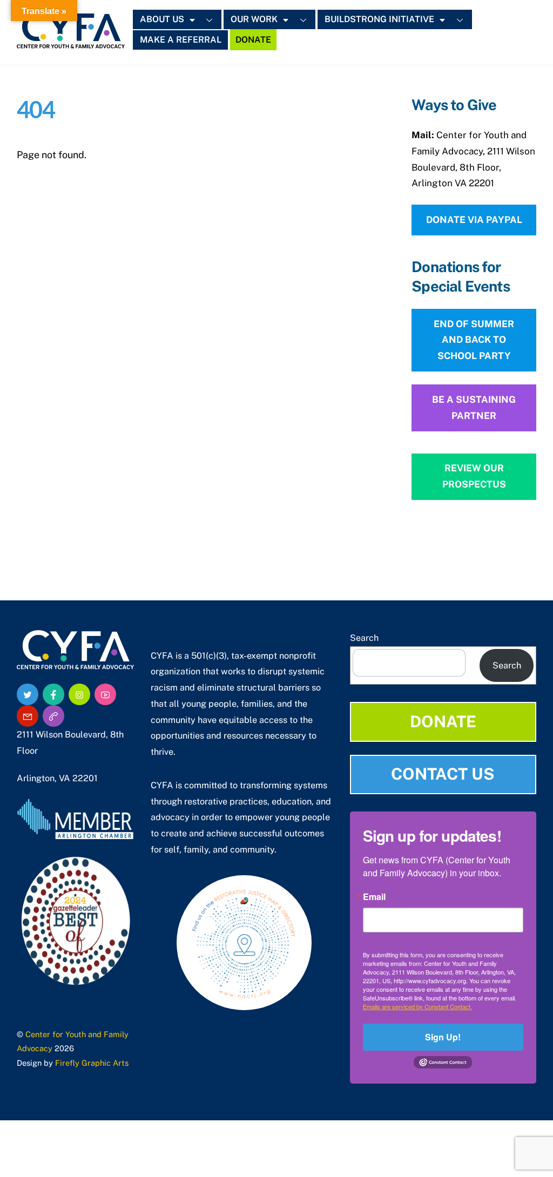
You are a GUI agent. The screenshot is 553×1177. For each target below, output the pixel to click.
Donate (253, 40)
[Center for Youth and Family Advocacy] (71, 42)
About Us (162, 19)
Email (374, 896)
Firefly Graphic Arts (92, 1062)
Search (364, 638)
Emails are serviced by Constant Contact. (417, 1006)
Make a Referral (180, 40)
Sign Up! (443, 1037)
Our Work (254, 19)
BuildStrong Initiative (379, 19)
